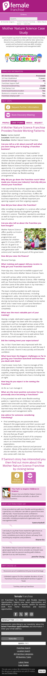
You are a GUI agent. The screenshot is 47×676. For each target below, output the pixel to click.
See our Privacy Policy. (9, 673)
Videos (29, 122)
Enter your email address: (11, 629)
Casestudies (26, 24)
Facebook (16, 614)
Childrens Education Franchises (26, 22)
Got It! (42, 671)
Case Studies (18, 122)
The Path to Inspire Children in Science (25, 490)
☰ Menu (23, 14)
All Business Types (23, 657)
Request (39, 122)
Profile (5, 122)
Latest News (23, 662)
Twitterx (21, 614)
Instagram (31, 614)
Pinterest (26, 614)
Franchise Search (23, 648)
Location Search (23, 651)
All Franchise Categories (8, 22)
